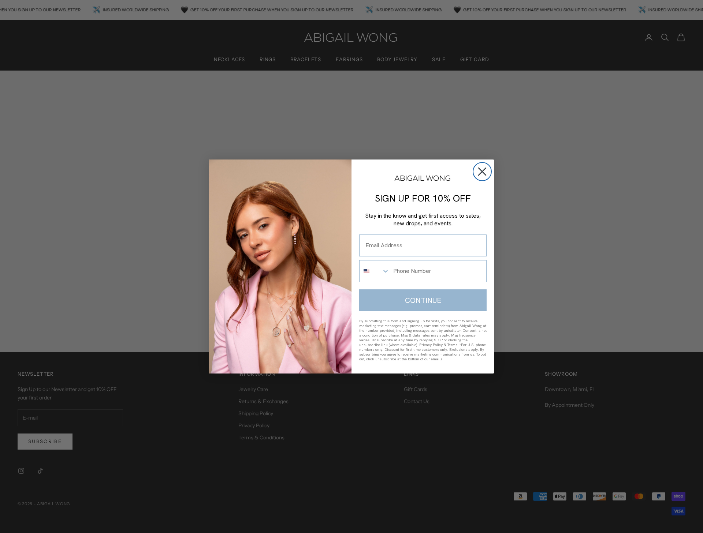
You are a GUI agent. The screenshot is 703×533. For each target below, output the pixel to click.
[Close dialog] (482, 171)
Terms (452, 344)
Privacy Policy (431, 344)
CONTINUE (423, 300)
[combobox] (375, 271)
